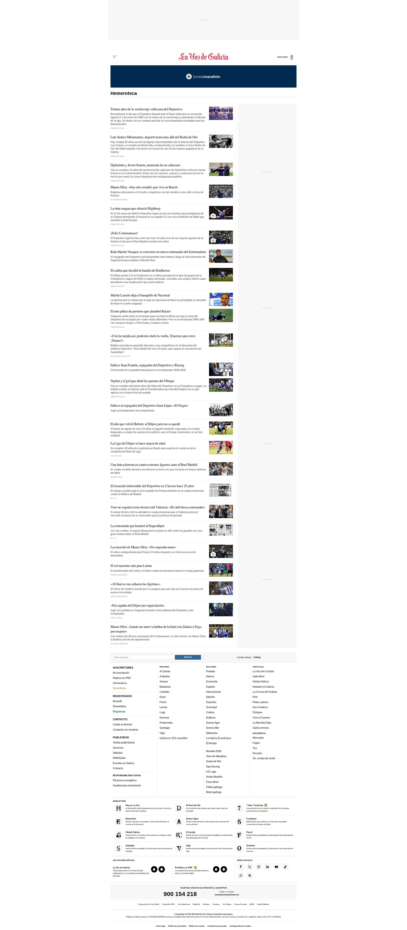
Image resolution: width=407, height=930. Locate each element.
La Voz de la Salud (263, 671)
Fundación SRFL (168, 904)
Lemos (163, 707)
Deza (163, 696)
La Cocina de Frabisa (265, 691)
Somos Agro (213, 722)
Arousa (164, 681)
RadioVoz (196, 904)
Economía (211, 681)
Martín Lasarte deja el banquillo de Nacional (140, 295)
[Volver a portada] (203, 57)
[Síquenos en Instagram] (258, 867)
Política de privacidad (177, 926)
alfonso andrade (119, 644)
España (210, 686)
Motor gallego (213, 792)
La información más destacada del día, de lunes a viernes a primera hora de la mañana (148, 808)
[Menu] (115, 57)
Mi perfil (117, 701)
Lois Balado (116, 456)
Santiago (165, 727)
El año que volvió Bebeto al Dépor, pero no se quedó (145, 423)
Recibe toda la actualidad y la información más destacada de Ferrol (269, 835)
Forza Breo (212, 781)
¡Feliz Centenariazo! (124, 233)
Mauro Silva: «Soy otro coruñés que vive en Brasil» (144, 187)
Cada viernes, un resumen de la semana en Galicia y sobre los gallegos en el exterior (148, 835)
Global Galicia (261, 681)
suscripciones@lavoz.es (227, 894)
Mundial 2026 (213, 750)
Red (255, 696)
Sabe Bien (259, 676)
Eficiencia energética (125, 780)
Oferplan (118, 752)
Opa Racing (213, 766)
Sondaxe (206, 904)
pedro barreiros (118, 596)
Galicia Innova (261, 727)
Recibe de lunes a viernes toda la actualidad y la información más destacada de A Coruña (209, 835)
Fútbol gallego (214, 787)
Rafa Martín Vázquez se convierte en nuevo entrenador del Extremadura (158, 251)
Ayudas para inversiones (127, 785)
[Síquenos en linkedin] (267, 867)
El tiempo (211, 743)
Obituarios (212, 732)
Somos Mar (212, 727)
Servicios (118, 747)
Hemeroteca (120, 683)
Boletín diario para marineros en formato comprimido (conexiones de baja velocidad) (266, 821)
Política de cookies (197, 926)
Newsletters (119, 706)
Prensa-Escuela (240, 904)
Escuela (257, 753)
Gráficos (210, 717)
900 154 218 (180, 894)
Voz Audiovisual (184, 904)
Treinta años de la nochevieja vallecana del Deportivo (146, 109)
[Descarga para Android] (162, 869)
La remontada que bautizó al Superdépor (137, 525)
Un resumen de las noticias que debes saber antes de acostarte (207, 808)
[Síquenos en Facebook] (241, 867)
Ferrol (163, 702)
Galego (257, 657)
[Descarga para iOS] (154, 869)
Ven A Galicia (260, 707)
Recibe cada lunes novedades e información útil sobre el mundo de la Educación (147, 821)
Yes (255, 747)
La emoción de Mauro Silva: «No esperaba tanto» (143, 547)
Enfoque (257, 712)
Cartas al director (122, 724)
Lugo (162, 712)
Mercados (258, 737)
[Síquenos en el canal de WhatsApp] (241, 875)
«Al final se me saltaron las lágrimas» (135, 583)
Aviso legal (160, 926)
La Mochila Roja (262, 722)
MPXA (251, 904)
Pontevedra (166, 722)
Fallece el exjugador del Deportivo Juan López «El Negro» (149, 405)
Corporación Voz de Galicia (148, 904)
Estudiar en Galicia (263, 686)
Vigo (162, 732)
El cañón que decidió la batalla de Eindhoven (140, 270)
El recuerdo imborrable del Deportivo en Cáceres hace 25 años (152, 485)
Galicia (210, 676)
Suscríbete (119, 688)
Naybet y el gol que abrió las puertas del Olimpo (142, 380)
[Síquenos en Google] (250, 875)
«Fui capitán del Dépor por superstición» (137, 605)
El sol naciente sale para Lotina (131, 565)
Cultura (210, 712)
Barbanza (165, 686)
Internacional (213, 691)
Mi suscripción (121, 672)
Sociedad (211, 707)
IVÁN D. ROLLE (116, 618)
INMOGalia (119, 757)
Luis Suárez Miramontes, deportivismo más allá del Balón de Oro (154, 137)
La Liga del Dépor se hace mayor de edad (137, 443)
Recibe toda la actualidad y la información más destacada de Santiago (149, 848)
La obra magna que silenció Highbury (135, 208)
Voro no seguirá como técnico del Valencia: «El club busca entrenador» (157, 507)
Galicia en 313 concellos (173, 738)
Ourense (164, 717)
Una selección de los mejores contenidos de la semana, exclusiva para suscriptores (267, 808)
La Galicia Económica (218, 738)
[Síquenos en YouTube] (276, 867)
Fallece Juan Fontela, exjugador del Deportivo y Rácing (147, 365)
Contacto (118, 768)
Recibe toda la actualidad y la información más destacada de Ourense (269, 848)
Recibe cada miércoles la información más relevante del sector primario (207, 821)
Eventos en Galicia (123, 763)
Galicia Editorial (263, 904)
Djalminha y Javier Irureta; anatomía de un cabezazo (145, 165)
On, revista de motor (264, 758)
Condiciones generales (217, 926)
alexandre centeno (120, 356)
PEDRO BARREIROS (118, 575)
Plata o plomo (260, 702)
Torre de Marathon (216, 756)
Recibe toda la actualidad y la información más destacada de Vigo (209, 848)
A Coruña (165, 671)
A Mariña (165, 676)
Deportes (211, 702)
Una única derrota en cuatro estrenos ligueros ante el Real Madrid (153, 464)
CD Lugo (211, 771)
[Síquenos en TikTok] (285, 867)
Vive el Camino (261, 717)
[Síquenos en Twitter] (250, 867)
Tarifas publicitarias (124, 742)
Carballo (164, 691)
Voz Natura (227, 904)
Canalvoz (216, 904)
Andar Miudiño (214, 776)
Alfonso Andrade (119, 200)
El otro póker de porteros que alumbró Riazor (140, 311)
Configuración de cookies (240, 926)
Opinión (210, 696)
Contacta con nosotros (125, 729)
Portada (210, 671)
